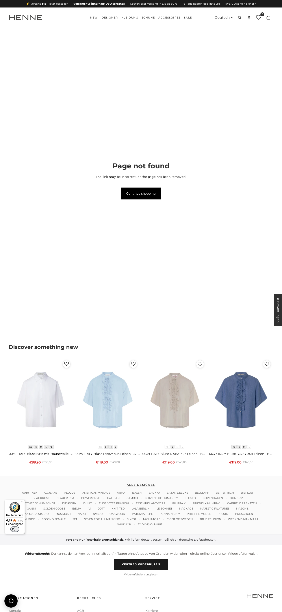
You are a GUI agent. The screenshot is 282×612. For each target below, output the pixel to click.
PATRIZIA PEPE (142, 513)
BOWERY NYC (90, 498)
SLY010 (131, 519)
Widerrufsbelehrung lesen (141, 574)
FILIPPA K (179, 503)
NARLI (82, 513)
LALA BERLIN (141, 508)
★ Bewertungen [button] (278, 310)
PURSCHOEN (244, 513)
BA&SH (137, 492)
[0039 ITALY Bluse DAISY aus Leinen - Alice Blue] (108, 400)
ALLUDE (69, 492)
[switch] (14, 529)
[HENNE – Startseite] (25, 17)
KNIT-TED (118, 508)
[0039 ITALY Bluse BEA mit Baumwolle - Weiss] (41, 400)
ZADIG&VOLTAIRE (150, 524)
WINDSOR (124, 524)
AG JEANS (50, 492)
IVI (89, 508)
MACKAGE (186, 508)
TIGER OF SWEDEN (180, 519)
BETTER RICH (225, 492)
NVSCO (98, 513)
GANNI (31, 508)
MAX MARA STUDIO (35, 513)
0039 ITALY (29, 492)
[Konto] (249, 17)
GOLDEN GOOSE (54, 508)
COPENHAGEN (213, 498)
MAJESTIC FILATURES (214, 508)
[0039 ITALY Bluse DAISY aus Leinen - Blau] (241, 400)
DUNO (87, 503)
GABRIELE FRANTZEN (242, 503)
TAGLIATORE (151, 519)
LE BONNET (164, 508)
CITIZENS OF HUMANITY (161, 498)
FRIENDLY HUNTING (206, 503)
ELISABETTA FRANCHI (114, 503)
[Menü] (22, 502)
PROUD (223, 513)
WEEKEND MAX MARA (243, 519)
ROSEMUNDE (26, 519)
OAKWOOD (117, 513)
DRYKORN (69, 503)
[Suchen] (240, 17)
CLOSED (190, 498)
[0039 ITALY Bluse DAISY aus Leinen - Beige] (174, 400)
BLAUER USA (65, 498)
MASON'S (242, 508)
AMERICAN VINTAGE (96, 492)
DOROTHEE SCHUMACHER (37, 503)
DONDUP (236, 498)
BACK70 (154, 492)
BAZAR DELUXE (177, 492)
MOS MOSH (63, 513)
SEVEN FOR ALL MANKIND (102, 519)
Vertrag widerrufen (141, 564)
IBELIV (76, 508)
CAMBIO (132, 498)
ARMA (121, 492)
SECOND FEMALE (54, 519)
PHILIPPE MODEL (199, 513)
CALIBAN (113, 498)
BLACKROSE (41, 498)
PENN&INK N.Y (170, 513)
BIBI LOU (247, 492)
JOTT (101, 508)
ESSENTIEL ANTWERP (150, 503)
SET (74, 519)
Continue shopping (141, 193)
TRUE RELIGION (210, 519)
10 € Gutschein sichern (240, 3)
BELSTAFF (202, 492)
